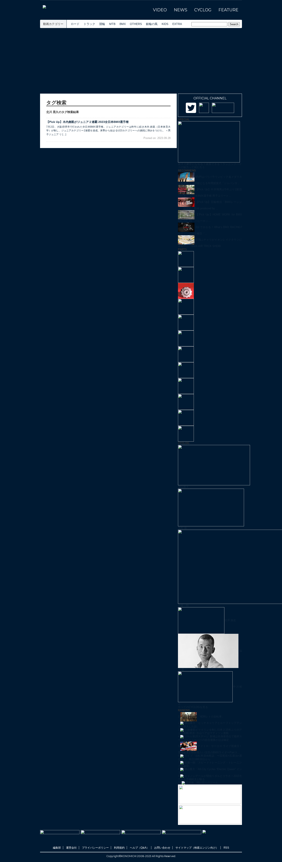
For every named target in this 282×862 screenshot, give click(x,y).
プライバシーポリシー (95, 847)
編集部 (57, 847)
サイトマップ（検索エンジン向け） (196, 847)
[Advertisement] (141, 61)
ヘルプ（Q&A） (139, 847)
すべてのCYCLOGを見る (193, 707)
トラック (89, 24)
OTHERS (136, 24)
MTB (112, 24)
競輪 (102, 24)
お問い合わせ (162, 847)
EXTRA (177, 24)
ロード (75, 24)
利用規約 (119, 847)
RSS (226, 847)
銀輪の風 (152, 24)
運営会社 (71, 847)
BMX (123, 24)
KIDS (165, 24)
